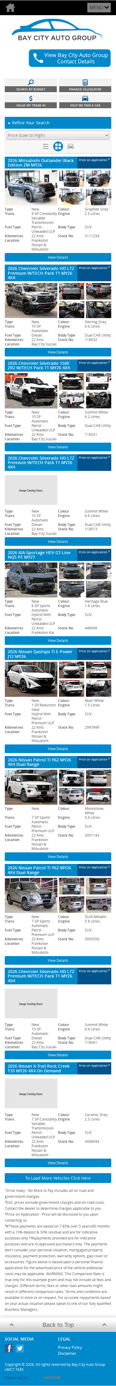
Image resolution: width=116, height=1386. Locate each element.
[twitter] (21, 1349)
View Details (58, 257)
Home (12, 7)
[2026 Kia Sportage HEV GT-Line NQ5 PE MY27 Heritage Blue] (58, 580)
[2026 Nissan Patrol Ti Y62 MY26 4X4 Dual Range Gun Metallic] (58, 895)
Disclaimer (67, 1353)
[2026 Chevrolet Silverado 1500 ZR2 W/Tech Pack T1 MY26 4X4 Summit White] (58, 390)
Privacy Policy (70, 1347)
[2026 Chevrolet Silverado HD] (58, 489)
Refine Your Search (29, 122)
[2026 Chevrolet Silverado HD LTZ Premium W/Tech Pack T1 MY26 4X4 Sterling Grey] (58, 300)
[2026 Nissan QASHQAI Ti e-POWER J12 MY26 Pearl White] (58, 679)
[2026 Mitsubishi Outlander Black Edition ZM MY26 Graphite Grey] (58, 187)
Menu (97, 7)
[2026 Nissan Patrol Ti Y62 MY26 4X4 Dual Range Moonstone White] (58, 787)
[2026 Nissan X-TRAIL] (58, 1093)
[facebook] (10, 1349)
